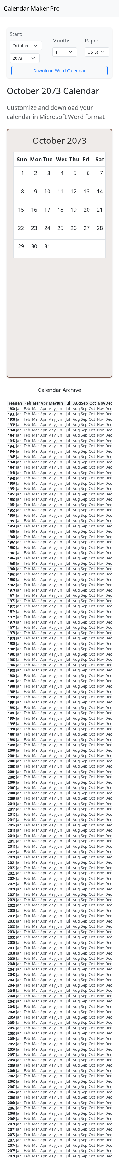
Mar (35, 408)
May (52, 408)
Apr (43, 408)
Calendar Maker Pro (32, 8)
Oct (92, 408)
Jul (68, 408)
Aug (76, 408)
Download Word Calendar (59, 71)
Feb (27, 408)
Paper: (92, 40)
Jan (19, 408)
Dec (108, 408)
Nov (100, 408)
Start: (16, 34)
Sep (84, 408)
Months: (62, 40)
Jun (59, 408)
